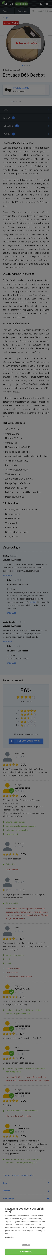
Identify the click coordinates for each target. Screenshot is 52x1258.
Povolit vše (26, 1252)
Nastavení (26, 1244)
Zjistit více (9, 1237)
